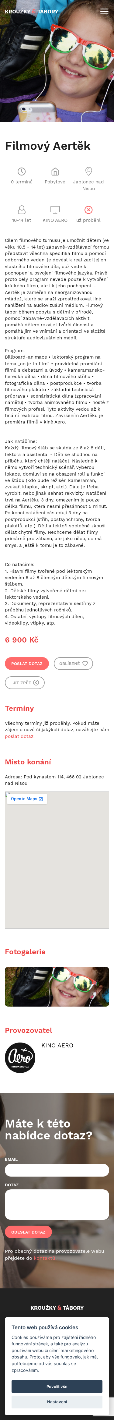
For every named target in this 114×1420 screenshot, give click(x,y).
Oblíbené (70, 663)
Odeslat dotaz (28, 1232)
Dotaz (12, 1184)
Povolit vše (57, 1386)
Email (11, 1159)
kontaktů (44, 1258)
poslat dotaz (19, 736)
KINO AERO (57, 1045)
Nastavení (57, 1401)
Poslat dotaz (27, 663)
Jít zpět (23, 682)
